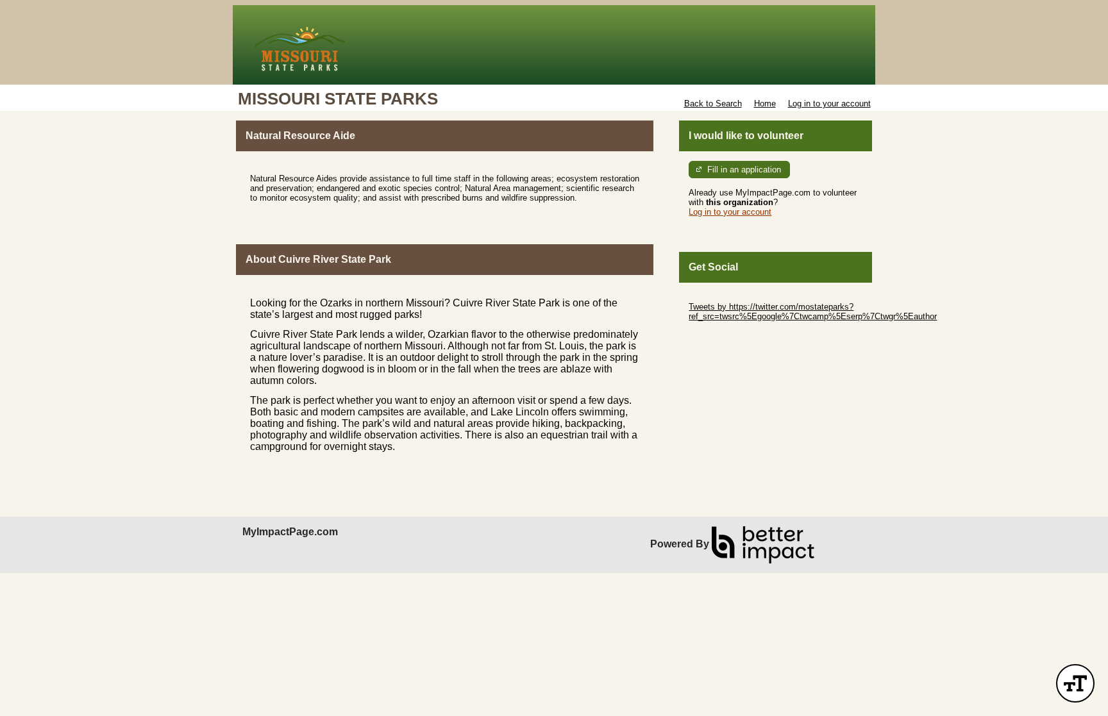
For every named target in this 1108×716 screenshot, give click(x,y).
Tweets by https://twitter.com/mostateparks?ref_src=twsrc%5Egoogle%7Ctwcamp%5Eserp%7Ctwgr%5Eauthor (813, 311)
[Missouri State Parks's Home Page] (554, 45)
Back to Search (713, 103)
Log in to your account (829, 103)
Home (765, 103)
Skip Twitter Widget (724, 297)
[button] (1075, 683)
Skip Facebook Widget (731, 335)
